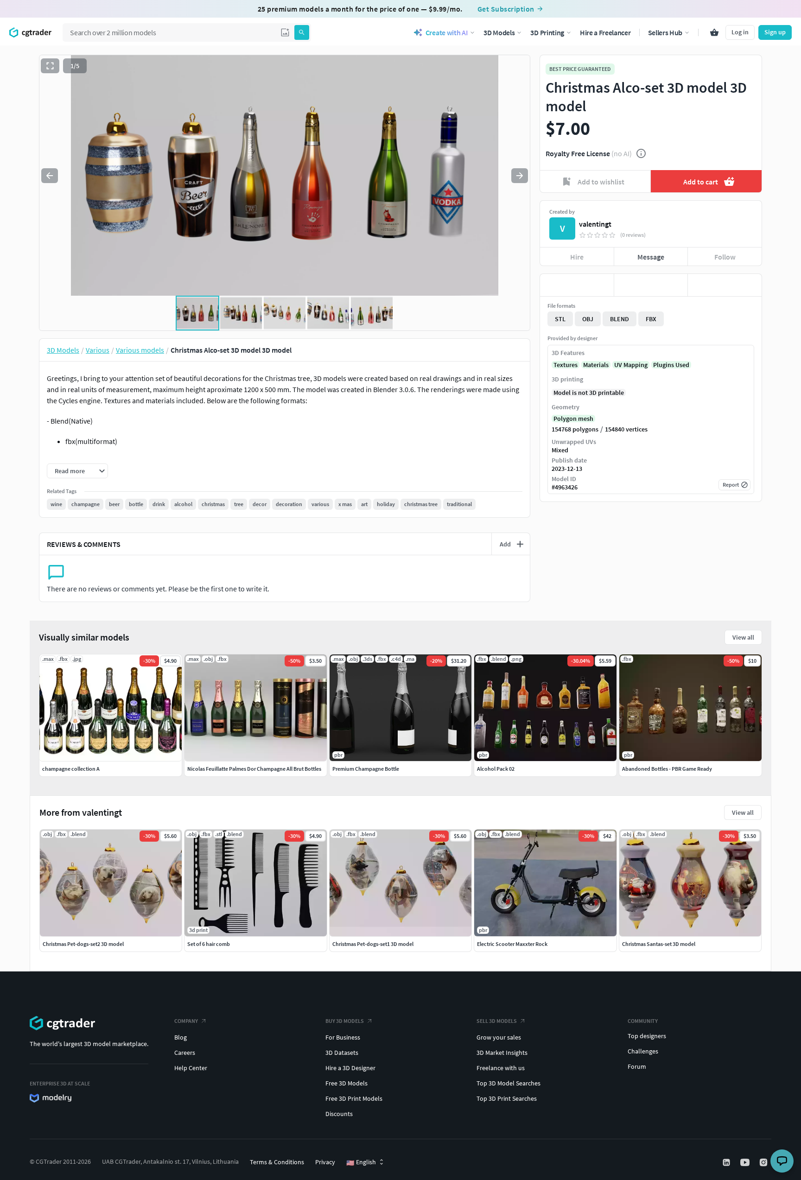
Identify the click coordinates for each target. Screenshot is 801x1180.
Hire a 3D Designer (350, 1068)
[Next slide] (519, 175)
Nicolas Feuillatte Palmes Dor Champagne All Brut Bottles (254, 768)
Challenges (643, 1051)
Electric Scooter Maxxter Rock (512, 943)
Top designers (647, 1036)
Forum (637, 1066)
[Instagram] (764, 1162)
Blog (180, 1037)
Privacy (325, 1162)
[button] (285, 32)
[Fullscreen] (50, 65)
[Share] (725, 285)
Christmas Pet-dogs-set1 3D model (372, 943)
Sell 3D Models (497, 1020)
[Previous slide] (49, 175)
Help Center (190, 1068)
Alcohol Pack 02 (496, 768)
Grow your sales (499, 1037)
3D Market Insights (502, 1052)
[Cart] (714, 32)
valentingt (595, 223)
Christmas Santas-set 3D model (658, 943)
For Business (342, 1037)
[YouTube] (746, 1162)
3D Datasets (341, 1052)
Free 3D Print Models (353, 1098)
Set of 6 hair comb (208, 943)
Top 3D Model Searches (508, 1083)
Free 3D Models (346, 1083)
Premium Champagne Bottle (365, 768)
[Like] (577, 285)
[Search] (301, 32)
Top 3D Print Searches (507, 1098)
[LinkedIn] (727, 1162)
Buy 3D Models (344, 1020)
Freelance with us (501, 1068)
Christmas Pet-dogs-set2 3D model (83, 943)
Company (186, 1020)
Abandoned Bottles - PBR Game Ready (667, 768)
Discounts (339, 1114)
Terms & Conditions (277, 1162)
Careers (184, 1052)
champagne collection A (71, 768)
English (361, 1162)
